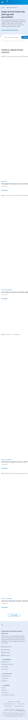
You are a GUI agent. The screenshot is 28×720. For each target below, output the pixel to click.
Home (3, 7)
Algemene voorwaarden (14, 701)
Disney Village (4, 666)
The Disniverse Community (7, 694)
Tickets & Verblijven (5, 676)
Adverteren (4, 690)
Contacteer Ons (5, 692)
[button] (14, 615)
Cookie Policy (8, 706)
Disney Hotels (4, 669)
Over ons (3, 687)
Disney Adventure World (7, 664)
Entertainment (4, 678)
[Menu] (2, 2)
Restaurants (4, 680)
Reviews (4, 181)
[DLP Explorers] (14, 2)
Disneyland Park (5, 661)
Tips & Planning (6, 289)
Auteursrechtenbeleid (9, 703)
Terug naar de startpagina (9, 30)
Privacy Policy (21, 703)
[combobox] (12, 37)
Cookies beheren (19, 706)
